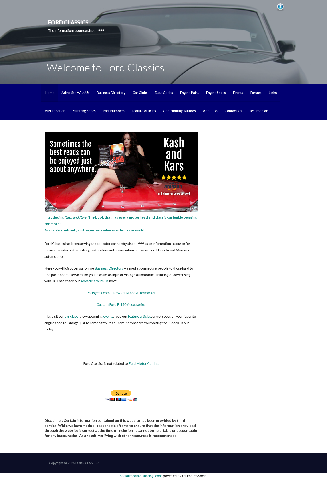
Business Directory (111, 92)
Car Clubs (140, 92)
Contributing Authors (179, 110)
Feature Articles (144, 110)
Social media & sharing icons (141, 475)
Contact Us (233, 110)
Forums (256, 92)
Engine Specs (216, 92)
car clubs (71, 316)
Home (49, 92)
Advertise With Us (75, 92)
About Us (210, 110)
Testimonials (258, 110)
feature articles (139, 316)
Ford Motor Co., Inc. (144, 363)
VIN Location (55, 110)
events (108, 316)
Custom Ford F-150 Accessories (121, 304)
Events (238, 92)
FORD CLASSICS (68, 22)
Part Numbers (114, 110)
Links (273, 92)
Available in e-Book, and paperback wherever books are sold (94, 230)
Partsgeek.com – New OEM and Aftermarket (121, 292)
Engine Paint (189, 92)
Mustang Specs (84, 110)
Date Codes (164, 92)
